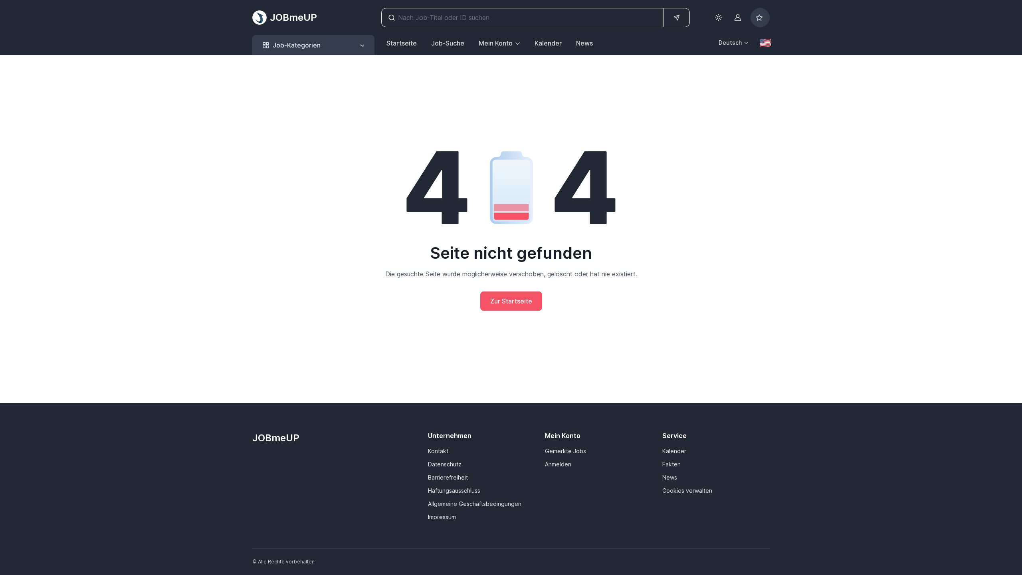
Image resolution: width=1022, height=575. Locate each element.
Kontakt (438, 451)
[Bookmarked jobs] (760, 17)
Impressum (442, 517)
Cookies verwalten (687, 490)
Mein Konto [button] (496, 43)
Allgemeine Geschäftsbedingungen (474, 503)
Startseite (401, 43)
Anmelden (558, 464)
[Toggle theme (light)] (718, 17)
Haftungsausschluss (454, 490)
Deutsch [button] (730, 42)
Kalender (548, 43)
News (584, 43)
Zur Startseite (511, 301)
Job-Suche (447, 43)
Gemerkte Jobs (565, 451)
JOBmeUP (293, 17)
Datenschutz (444, 464)
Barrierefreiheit (448, 477)
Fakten (671, 464)
